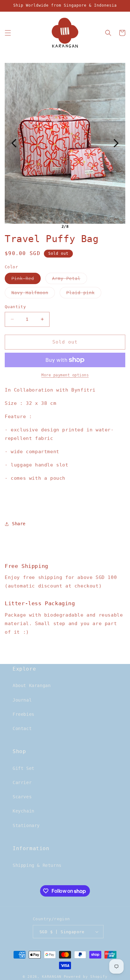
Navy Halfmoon (33, 294)
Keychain (23, 810)
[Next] (116, 143)
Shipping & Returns (37, 865)
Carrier (22, 782)
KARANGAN (52, 977)
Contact (22, 728)
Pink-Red (26, 280)
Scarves (22, 796)
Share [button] (19, 523)
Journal (22, 700)
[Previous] (14, 143)
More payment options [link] (65, 375)
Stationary (26, 825)
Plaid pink (83, 294)
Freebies (23, 714)
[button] (8, 33)
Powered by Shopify (86, 977)
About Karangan (31, 685)
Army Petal (69, 280)
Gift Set (23, 768)
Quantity (15, 306)
